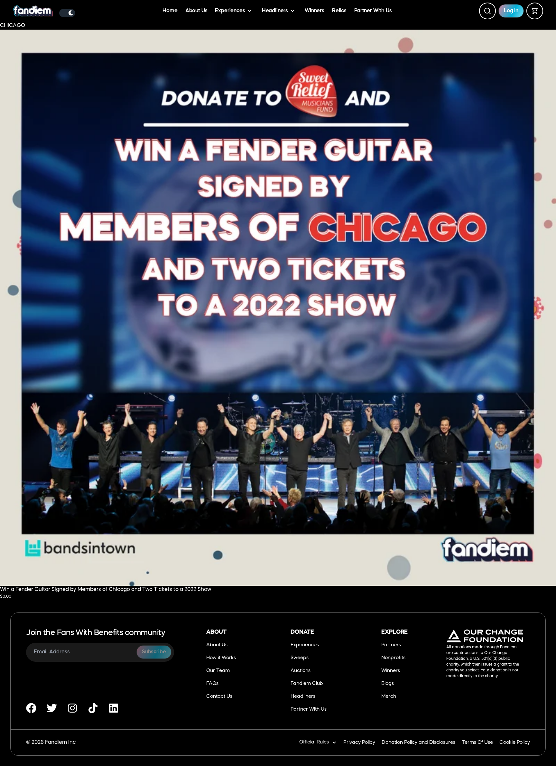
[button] (278, 451)
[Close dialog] (344, 299)
